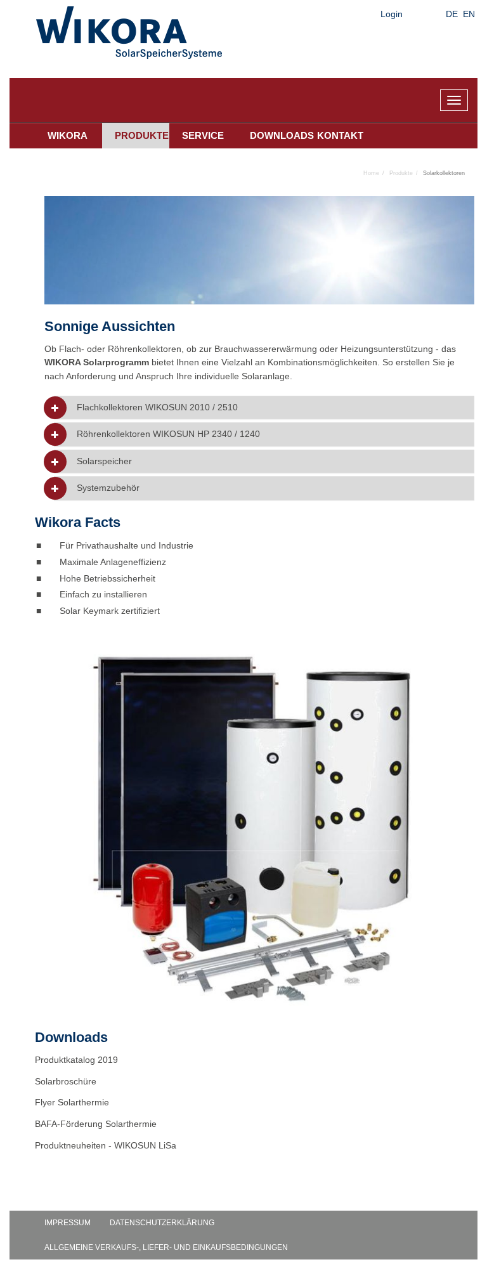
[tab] (264, 407)
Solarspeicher (104, 461)
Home (371, 173)
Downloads (277, 135)
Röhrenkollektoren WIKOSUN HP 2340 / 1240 (168, 434)
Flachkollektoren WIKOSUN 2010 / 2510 (157, 407)
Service (203, 135)
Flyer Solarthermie (73, 1102)
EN (469, 14)
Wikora (68, 135)
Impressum (67, 1222)
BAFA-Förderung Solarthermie (97, 1124)
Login (391, 14)
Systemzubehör (108, 488)
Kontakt (340, 135)
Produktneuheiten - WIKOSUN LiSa (105, 1145)
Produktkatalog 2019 (76, 1060)
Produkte (142, 135)
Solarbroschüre (65, 1081)
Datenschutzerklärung (162, 1222)
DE (452, 14)
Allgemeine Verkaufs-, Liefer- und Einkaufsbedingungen (166, 1247)
